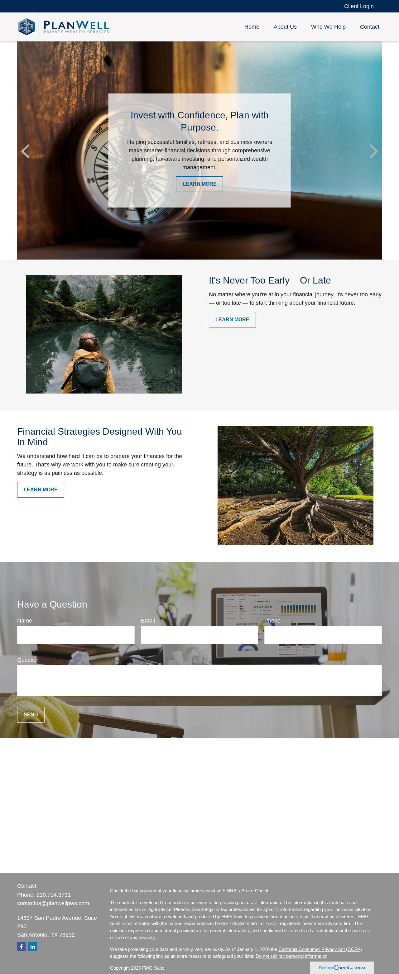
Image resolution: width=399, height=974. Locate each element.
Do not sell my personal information (291, 956)
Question (28, 660)
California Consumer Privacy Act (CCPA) (320, 949)
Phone (272, 621)
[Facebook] (21, 946)
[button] (252, 27)
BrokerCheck (254, 890)
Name (24, 621)
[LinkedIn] (32, 946)
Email (148, 621)
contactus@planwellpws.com (53, 903)
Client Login (359, 6)
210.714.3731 (53, 895)
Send (31, 714)
